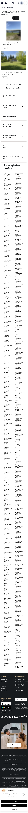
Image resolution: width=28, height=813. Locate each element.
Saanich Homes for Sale (18, 451)
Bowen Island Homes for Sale (7, 262)
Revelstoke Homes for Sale (18, 425)
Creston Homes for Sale (6, 396)
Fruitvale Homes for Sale (6, 494)
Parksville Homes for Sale (18, 317)
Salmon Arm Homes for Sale (18, 461)
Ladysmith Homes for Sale (7, 628)
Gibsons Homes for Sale (6, 530)
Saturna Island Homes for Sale (19, 471)
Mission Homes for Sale (19, 240)
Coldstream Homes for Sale (7, 362)
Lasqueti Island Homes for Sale (7, 659)
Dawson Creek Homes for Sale (8, 415)
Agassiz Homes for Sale (6, 200)
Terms (9, 796)
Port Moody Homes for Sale (18, 379)
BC (10, 84)
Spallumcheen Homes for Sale (19, 527)
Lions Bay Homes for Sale (18, 183)
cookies (6, 793)
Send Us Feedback (21, 699)
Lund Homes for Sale (18, 201)
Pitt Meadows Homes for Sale (19, 353)
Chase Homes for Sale (7, 322)
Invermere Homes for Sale (6, 584)
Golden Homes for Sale (8, 539)
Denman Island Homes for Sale (8, 424)
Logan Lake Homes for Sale (18, 188)
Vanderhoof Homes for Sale (18, 611)
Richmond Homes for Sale (18, 431)
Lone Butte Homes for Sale (18, 193)
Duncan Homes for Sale (6, 429)
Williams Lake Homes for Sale (19, 652)
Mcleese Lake (17, 84)
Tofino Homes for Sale (19, 577)
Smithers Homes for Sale (18, 513)
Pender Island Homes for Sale (19, 343)
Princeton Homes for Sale (18, 404)
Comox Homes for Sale (8, 371)
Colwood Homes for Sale (6, 367)
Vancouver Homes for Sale (18, 606)
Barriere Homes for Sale (6, 230)
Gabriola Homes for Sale (6, 499)
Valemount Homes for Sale (18, 601)
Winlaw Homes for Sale (18, 662)
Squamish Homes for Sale (18, 537)
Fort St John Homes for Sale (7, 479)
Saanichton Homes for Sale (18, 456)
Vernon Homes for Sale (19, 616)
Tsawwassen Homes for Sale (18, 586)
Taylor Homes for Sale (19, 565)
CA (7, 84)
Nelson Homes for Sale (19, 269)
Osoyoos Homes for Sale (18, 306)
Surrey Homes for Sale (19, 552)
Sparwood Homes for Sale (18, 532)
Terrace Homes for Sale (18, 573)
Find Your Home (14, 744)
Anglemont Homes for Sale (7, 210)
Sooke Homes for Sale (19, 517)
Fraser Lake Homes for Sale (7, 489)
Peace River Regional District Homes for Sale (19, 327)
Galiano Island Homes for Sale (8, 509)
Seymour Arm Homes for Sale (19, 490)
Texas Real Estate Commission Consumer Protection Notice (14, 778)
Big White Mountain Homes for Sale (6, 245)
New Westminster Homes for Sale (18, 274)
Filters (16, 18)
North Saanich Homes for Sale (19, 286)
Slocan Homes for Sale (19, 508)
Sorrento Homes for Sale (18, 522)
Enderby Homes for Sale (6, 443)
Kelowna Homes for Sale (6, 603)
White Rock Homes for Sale (18, 647)
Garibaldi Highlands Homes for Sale (6, 520)
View (4, 48)
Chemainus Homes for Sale (7, 326)
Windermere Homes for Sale (18, 657)
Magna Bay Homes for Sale (18, 211)
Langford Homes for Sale (6, 644)
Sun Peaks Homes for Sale (18, 548)
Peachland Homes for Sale (18, 333)
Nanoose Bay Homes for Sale (19, 260)
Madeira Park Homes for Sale (19, 206)
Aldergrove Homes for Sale (7, 205)
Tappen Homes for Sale (18, 560)
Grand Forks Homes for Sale (7, 544)
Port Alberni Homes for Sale (18, 358)
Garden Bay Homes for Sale (7, 514)
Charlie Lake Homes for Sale (7, 317)
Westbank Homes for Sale (18, 637)
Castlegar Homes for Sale (6, 312)
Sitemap (3, 688)
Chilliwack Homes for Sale (6, 342)
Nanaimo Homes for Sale (18, 254)
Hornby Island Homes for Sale (7, 569)
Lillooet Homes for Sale (19, 173)
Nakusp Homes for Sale (18, 249)
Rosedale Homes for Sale (18, 441)
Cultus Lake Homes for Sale (7, 405)
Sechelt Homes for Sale (19, 485)
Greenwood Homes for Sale (7, 549)
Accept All (14, 801)
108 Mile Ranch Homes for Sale (7, 179)
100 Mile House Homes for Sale (7, 174)
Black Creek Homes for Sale (7, 251)
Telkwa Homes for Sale (19, 568)
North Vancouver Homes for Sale (18, 291)
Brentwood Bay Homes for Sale (8, 277)
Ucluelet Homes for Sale (18, 596)
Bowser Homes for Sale (6, 267)
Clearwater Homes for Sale (7, 352)
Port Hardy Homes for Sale (18, 368)
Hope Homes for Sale (7, 564)
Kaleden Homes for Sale (6, 589)
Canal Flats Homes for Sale (7, 302)
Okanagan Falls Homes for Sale (18, 297)
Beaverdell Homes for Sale (7, 235)
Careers (3, 684)
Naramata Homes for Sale (18, 265)
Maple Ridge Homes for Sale (18, 221)
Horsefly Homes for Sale (6, 574)
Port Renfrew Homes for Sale (18, 384)
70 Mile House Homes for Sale (8, 189)
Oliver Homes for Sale (19, 302)
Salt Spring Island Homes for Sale (19, 466)
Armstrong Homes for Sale (7, 220)
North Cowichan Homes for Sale (18, 280)
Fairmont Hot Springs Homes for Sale (7, 454)
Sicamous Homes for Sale (18, 500)
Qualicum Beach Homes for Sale (19, 409)
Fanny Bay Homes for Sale (7, 460)
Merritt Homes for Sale (19, 231)
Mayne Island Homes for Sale (19, 226)
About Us (3, 686)
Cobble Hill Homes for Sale (7, 357)
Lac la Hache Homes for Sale (7, 622)
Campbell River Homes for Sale (7, 297)
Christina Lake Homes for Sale (8, 347)
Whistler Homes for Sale (18, 642)
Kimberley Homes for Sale (6, 613)
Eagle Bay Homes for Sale (6, 434)
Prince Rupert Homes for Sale (19, 399)
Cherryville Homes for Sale (7, 331)
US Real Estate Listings (6, 710)
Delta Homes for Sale (7, 420)
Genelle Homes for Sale (8, 525)
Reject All (14, 805)
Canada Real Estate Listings (6, 713)
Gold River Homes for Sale (6, 535)
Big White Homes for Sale (6, 240)
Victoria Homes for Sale (18, 620)
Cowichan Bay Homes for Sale (8, 386)
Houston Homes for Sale (6, 579)
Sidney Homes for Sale (19, 505)
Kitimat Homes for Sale (8, 618)
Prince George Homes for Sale (19, 394)
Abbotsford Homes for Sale (7, 194)
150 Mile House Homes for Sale (7, 184)
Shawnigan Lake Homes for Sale (18, 495)
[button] (13, 95)
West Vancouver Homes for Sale (18, 631)
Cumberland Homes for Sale (7, 410)
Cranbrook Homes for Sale (6, 391)
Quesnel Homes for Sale (18, 414)
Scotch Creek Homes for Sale (18, 481)
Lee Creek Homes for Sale (6, 664)
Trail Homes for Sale (18, 581)
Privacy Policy (4, 681)
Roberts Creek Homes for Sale (19, 436)
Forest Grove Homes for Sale (7, 469)
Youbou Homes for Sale (19, 666)
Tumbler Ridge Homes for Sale (19, 591)
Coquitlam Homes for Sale (6, 376)
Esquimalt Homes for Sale (6, 448)
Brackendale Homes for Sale (7, 272)
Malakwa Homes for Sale (18, 216)
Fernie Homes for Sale (7, 464)
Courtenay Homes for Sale (6, 381)
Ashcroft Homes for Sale (6, 225)
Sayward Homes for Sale (18, 476)
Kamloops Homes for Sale (6, 594)
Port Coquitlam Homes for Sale (19, 363)
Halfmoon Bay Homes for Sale (8, 554)
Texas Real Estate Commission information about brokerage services (14, 777)
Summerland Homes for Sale (18, 542)
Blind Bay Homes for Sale (6, 257)
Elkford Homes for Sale (8, 439)
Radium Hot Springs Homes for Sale (18, 419)
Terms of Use (4, 679)
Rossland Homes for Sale (18, 446)
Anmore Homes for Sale (6, 215)
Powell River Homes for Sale (18, 389)
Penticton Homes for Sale (18, 348)
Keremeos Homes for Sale (6, 608)
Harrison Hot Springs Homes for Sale (7, 559)
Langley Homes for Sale (6, 649)
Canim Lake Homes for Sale (7, 307)
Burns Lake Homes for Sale (7, 287)
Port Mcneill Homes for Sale (18, 374)
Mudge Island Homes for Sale (19, 244)
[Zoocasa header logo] (8, 3)
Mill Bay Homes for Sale (18, 235)
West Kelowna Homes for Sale (19, 625)
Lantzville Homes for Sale (6, 654)
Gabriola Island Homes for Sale (7, 504)
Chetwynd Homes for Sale (6, 337)
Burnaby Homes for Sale (6, 282)
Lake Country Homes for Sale (7, 633)
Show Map (14, 729)
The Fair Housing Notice (20, 781)
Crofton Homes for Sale (8, 400)
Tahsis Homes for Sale (19, 556)
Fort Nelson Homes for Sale (7, 474)
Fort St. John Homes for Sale (7, 484)
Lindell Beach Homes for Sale (19, 178)
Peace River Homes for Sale (18, 322)
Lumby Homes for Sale (19, 197)
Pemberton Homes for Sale (18, 338)
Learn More (21, 783)
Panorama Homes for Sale (18, 311)
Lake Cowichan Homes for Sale (6, 638)
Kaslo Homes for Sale (7, 599)
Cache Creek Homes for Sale (7, 292)
